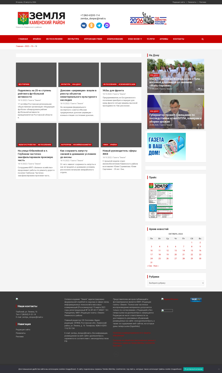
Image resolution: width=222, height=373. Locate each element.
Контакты (178, 39)
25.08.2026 (153, 89)
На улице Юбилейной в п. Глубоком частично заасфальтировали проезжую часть (35, 155)
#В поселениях (54, 39)
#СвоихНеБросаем (127, 84)
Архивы (164, 39)
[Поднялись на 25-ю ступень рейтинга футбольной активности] (36, 75)
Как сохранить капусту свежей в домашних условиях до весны (78, 153)
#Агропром (66, 145)
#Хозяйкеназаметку (82, 145)
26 (167, 258)
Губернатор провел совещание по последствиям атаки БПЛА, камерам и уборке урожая (175, 118)
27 (176, 258)
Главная (23, 39)
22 (192, 254)
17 (151, 254)
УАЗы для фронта (113, 90)
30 (200, 258)
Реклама (202, 2)
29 (192, 258)
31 (151, 262)
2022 (27, 46)
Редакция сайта (179, 2)
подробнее (70, 369)
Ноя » (156, 266)
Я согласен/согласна (193, 369)
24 (151, 258)
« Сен (149, 266)
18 (160, 254)
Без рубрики (24, 84)
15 (192, 250)
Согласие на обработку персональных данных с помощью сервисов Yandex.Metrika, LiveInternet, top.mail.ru (134, 343)
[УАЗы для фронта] (121, 75)
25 (160, 258)
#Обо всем (134, 39)
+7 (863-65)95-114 (90, 15)
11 (160, 250)
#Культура (73, 39)
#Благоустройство (27, 145)
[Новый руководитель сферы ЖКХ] (121, 135)
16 (200, 250)
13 (176, 250)
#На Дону (76, 84)
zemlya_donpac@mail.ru (93, 18)
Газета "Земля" (34, 100)
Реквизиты (192, 2)
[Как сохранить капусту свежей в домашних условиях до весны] (78, 135)
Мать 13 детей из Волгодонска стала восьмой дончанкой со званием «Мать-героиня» (174, 82)
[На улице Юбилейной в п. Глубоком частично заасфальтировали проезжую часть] (36, 135)
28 (184, 258)
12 (167, 250)
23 (200, 254)
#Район (37, 39)
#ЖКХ (105, 145)
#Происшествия (93, 39)
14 (184, 250)
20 (176, 254)
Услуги (151, 39)
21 (184, 254)
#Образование (115, 39)
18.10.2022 (22, 100)
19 (167, 254)
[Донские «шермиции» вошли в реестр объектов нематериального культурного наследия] (78, 75)
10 (32, 46)
